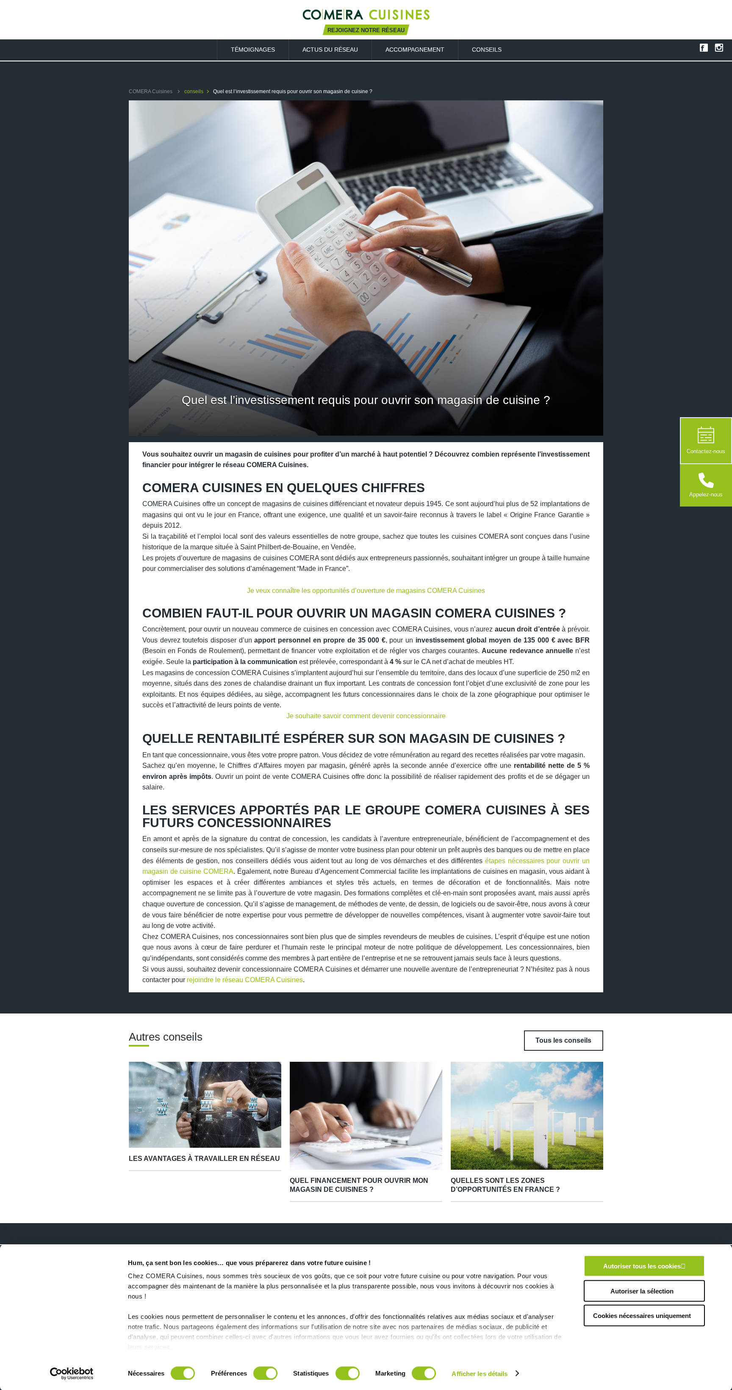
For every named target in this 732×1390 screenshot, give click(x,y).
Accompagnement (414, 49)
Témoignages (253, 49)
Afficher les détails (479, 1373)
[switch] (265, 1373)
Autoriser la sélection (642, 1290)
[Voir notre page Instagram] (719, 47)
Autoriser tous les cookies (642, 1266)
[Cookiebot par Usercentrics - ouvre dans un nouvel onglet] (72, 1373)
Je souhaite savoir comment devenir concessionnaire (366, 716)
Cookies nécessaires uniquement (642, 1315)
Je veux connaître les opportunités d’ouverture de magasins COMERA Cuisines (366, 590)
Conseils (487, 49)
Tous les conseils (563, 1040)
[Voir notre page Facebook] (703, 47)
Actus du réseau (330, 49)
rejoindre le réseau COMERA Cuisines (245, 979)
